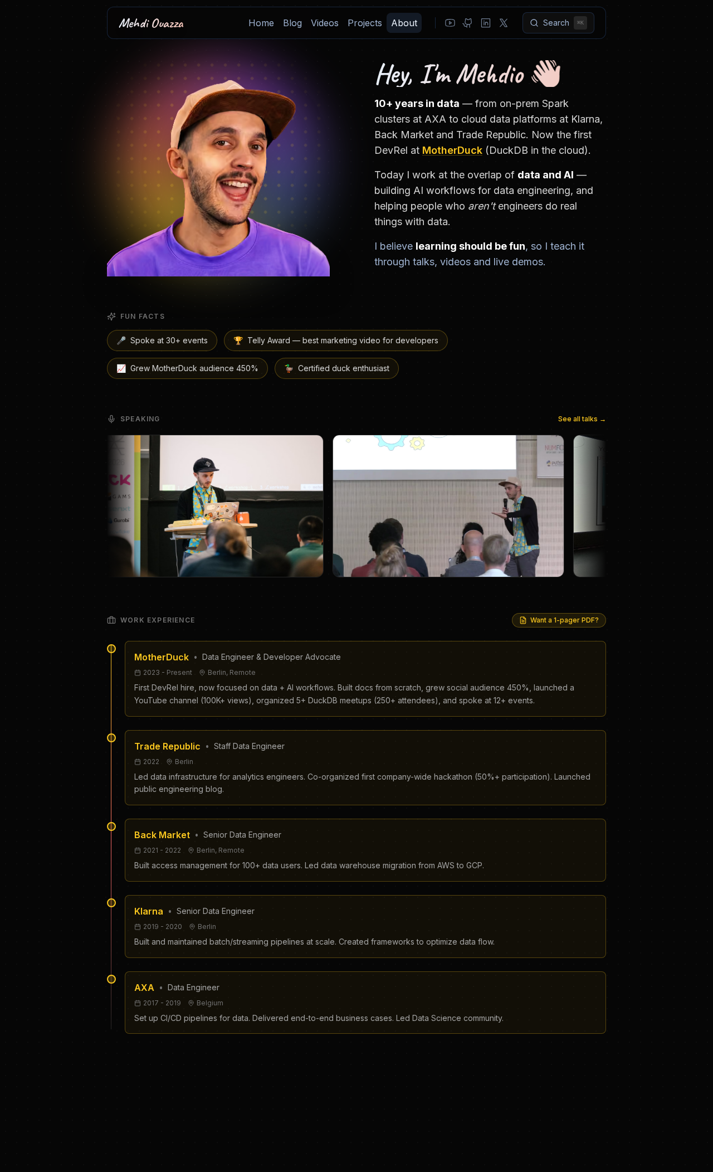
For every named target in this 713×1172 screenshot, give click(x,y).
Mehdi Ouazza (151, 22)
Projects (365, 22)
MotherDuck (452, 150)
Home (261, 22)
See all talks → (582, 419)
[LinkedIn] (485, 22)
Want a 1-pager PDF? (564, 620)
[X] (503, 22)
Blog (292, 22)
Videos (325, 22)
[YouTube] (450, 22)
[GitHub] (467, 22)
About (404, 22)
